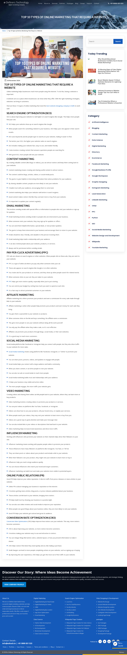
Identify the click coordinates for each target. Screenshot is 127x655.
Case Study (20, 647)
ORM (36, 607)
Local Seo (69, 602)
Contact (96, 3)
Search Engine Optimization (74, 598)
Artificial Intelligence (100, 122)
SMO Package (102, 625)
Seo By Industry (71, 607)
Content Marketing (99, 134)
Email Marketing (40, 615)
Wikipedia (96, 241)
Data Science (97, 140)
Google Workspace (100, 176)
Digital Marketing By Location (43, 610)
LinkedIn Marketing (99, 200)
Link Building (70, 612)
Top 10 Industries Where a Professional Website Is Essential (110, 102)
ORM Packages (102, 628)
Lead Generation (99, 194)
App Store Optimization (42, 612)
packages (99, 619)
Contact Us (59, 647)
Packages (70, 3)
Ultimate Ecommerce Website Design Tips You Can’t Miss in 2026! (108, 92)
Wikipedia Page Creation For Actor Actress (79, 623)
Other (94, 206)
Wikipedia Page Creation (73, 619)
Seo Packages (102, 623)
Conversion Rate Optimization (17, 521)
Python (95, 218)
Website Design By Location (106, 607)
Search (118, 41)
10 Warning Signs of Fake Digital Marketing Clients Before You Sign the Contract (109, 71)
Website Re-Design (103, 602)
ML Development (40, 628)
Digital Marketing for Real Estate (44, 602)
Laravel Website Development (107, 604)
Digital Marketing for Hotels (43, 604)
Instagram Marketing (100, 188)
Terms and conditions (41, 647)
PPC (10, 281)
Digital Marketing (99, 146)
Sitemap (121, 652)
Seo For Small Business (73, 604)
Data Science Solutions (42, 633)
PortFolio (62, 3)
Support (89, 3)
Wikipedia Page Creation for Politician (77, 628)
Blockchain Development (42, 631)
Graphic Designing (99, 182)
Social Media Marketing (101, 230)
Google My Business (72, 615)
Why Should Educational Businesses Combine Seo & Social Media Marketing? (110, 60)
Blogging (95, 128)
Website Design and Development (106, 235)
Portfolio (11, 647)
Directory (96, 152)
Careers (29, 647)
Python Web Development (43, 623)
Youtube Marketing (99, 247)
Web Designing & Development (107, 598)
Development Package (104, 633)
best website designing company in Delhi (60, 106)
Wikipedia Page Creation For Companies (78, 625)
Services (54, 3)
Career (82, 3)
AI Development (40, 625)
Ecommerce (97, 158)
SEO (93, 224)
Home (40, 3)
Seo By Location (71, 610)
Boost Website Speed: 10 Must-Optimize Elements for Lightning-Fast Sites (110, 82)
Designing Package (103, 631)
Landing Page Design (104, 615)
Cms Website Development (106, 610)
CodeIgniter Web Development (107, 612)
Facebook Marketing (100, 164)
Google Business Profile (101, 170)
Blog (76, 3)
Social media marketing (16, 352)
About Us (47, 3)
